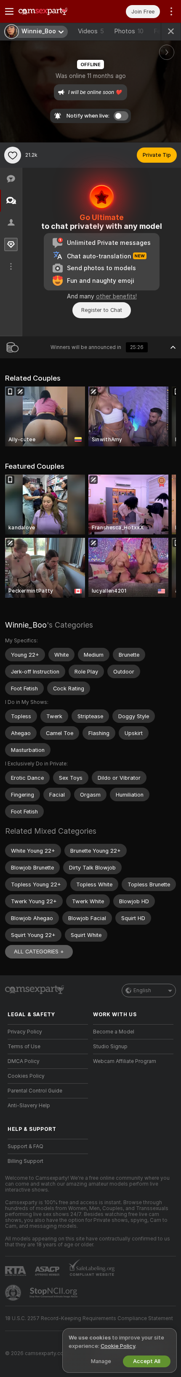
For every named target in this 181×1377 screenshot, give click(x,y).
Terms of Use (24, 1047)
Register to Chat (101, 310)
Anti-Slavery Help (29, 1106)
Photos (129, 31)
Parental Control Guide (35, 1091)
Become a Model (113, 1032)
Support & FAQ (25, 1146)
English (142, 990)
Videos (91, 31)
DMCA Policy (24, 1061)
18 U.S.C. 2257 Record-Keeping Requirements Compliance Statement (89, 1318)
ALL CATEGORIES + (39, 951)
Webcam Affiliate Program (124, 1061)
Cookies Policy (26, 1076)
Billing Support (25, 1161)
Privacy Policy (25, 1032)
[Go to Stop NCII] (54, 1293)
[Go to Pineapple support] (14, 1293)
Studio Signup (110, 1047)
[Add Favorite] (12, 155)
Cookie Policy (118, 1346)
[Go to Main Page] (54, 11)
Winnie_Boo (26, 624)
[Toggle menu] (9, 11)
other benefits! (116, 296)
